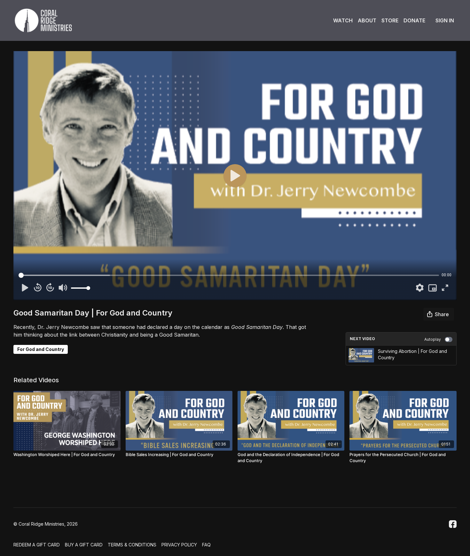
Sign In (444, 20)
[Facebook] (453, 524)
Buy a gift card (84, 544)
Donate (414, 20)
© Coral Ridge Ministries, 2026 (45, 524)
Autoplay (432, 339)
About (367, 20)
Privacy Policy (179, 544)
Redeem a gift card (36, 544)
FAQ (206, 544)
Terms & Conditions (132, 544)
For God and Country (40, 349)
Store (389, 20)
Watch (343, 20)
